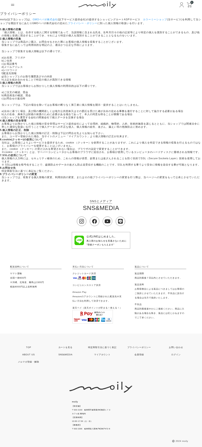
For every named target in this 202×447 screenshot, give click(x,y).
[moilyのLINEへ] (120, 221)
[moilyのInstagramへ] (81, 221)
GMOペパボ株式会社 (45, 19)
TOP (28, 347)
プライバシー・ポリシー (82, 23)
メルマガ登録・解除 (28, 362)
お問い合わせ (176, 347)
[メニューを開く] (12, 5)
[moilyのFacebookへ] (94, 221)
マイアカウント (102, 354)
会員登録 (139, 354)
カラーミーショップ (155, 19)
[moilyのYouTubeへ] (107, 221)
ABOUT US (28, 354)
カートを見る (65, 347)
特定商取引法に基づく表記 (102, 347)
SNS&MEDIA (65, 354)
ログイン (176, 354)
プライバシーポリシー (139, 347)
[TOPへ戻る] (101, 387)
